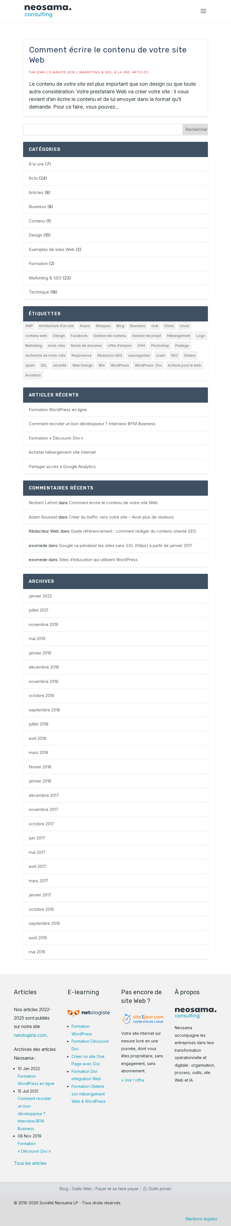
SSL (44, 365)
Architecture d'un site (56, 326)
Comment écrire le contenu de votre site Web (113, 502)
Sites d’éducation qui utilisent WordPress (98, 559)
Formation (38, 263)
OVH (141, 345)
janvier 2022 (40, 596)
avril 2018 (37, 738)
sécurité (59, 365)
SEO (174, 355)
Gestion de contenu (110, 336)
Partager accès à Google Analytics (62, 466)
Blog (120, 326)
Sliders (190, 355)
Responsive (82, 355)
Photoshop (160, 345)
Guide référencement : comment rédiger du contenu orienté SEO (133, 531)
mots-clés (56, 345)
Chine (169, 326)
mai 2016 (37, 951)
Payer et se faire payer (117, 1188)
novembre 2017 (43, 809)
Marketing (33, 345)
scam (160, 355)
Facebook (79, 336)
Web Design (82, 365)
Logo (200, 336)
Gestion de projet (146, 336)
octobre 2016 (41, 909)
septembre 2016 (44, 923)
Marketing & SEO (95, 72)
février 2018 (40, 766)
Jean (41, 72)
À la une (122, 72)
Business (37, 206)
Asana (85, 326)
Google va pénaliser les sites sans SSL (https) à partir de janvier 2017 (125, 545)
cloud (184, 326)
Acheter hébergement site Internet (62, 452)
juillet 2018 (38, 724)
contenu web (36, 336)
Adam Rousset (43, 517)
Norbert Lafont (43, 502)
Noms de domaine (86, 345)
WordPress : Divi (148, 365)
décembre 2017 (44, 795)
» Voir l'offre (132, 1080)
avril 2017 (37, 866)
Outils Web (82, 1188)
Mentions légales (201, 1218)
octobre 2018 (41, 695)
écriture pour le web (184, 365)
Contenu (37, 221)
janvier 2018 (40, 781)
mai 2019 (37, 638)
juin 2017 (37, 838)
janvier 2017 (40, 895)
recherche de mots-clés (45, 355)
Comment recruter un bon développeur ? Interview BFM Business (92, 423)
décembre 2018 (44, 667)
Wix (102, 365)
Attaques (103, 326)
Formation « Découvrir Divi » (56, 438)
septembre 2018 (44, 710)
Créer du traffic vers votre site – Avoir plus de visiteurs (121, 517)
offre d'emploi (120, 345)
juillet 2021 (38, 610)
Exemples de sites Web (52, 249)
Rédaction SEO (109, 355)
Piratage (182, 345)
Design (35, 235)
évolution (33, 375)
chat (154, 326)
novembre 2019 (43, 624)
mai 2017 (37, 852)
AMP (29, 326)
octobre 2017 (41, 823)
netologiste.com (30, 1035)
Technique (39, 292)
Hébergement (178, 336)
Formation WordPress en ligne (58, 409)
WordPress (120, 365)
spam (30, 365)
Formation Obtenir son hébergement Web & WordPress (89, 1094)
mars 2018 (38, 752)
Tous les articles (30, 1163)
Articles (140, 72)
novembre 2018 (43, 681)
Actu (33, 178)
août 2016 (38, 937)
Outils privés (159, 1188)
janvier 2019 (40, 653)
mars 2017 (38, 880)
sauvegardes (139, 355)
